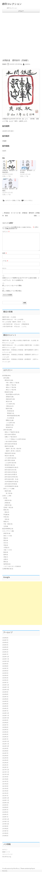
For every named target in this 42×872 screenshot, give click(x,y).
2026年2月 (5, 652)
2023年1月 (5, 739)
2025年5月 (5, 673)
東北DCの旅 (8, 455)
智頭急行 (9, 413)
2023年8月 (5, 722)
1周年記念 (9, 406)
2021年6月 (5, 784)
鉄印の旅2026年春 (10, 444)
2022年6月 (5, 755)
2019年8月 (5, 828)
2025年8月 (5, 666)
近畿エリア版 (16, 200)
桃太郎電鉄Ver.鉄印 (11, 394)
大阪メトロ (7, 550)
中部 (5, 517)
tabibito (27, 64)
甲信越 (5, 514)
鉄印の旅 (6, 430)
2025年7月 (5, 668)
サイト (4, 268)
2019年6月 (5, 833)
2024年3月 (5, 706)
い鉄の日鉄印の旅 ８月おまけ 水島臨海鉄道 (15, 324)
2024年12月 (5, 685)
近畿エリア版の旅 (10, 437)
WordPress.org (6, 856)
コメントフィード (7, 854)
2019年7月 (5, 831)
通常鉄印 (7, 380)
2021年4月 (5, 788)
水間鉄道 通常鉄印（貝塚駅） (16, 60)
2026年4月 (5, 647)
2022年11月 (5, 744)
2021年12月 (5, 770)
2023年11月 (5, 715)
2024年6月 (5, 699)
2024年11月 (5, 687)
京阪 (5, 557)
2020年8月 (5, 807)
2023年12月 (5, 713)
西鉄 (5, 561)
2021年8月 (5, 779)
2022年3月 (5, 762)
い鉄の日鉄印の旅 (10, 441)
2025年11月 (5, 659)
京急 (5, 545)
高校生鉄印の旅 (9, 453)
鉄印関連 (4, 375)
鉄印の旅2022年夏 (10, 474)
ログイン (4, 849)
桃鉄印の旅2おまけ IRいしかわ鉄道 (12, 319)
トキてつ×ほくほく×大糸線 (11, 566)
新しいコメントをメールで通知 (11, 285)
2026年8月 (5, 638)
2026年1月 (5, 654)
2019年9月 (5, 826)
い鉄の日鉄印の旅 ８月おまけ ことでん (14, 326)
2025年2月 (5, 680)
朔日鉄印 (8, 427)
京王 (5, 543)
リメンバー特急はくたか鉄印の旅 (14, 439)
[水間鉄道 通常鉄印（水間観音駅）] (10, 164)
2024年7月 (5, 697)
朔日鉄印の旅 (8, 465)
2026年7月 (5, 640)
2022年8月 (5, 751)
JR (4, 498)
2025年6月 (5, 671)
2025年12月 (5, 656)
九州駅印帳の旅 (6, 569)
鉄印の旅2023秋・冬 (10, 479)
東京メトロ (7, 536)
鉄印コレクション (12, 3)
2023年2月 (5, 737)
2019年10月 (5, 824)
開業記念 (8, 420)
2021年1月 (5, 795)
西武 (6, 512)
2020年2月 (5, 814)
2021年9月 (5, 777)
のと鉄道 (9, 418)
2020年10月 (5, 802)
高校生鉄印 (9, 399)
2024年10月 (5, 689)
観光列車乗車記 (6, 528)
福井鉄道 (6, 564)
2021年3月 (5, 791)
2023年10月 (5, 718)
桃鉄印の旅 (8, 446)
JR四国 (6, 503)
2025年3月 (5, 678)
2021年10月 (5, 774)
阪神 (5, 554)
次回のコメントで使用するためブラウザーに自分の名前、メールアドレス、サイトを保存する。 (20, 279)
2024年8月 (5, 694)
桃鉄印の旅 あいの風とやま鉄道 (11, 340)
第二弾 (8, 493)
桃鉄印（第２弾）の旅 (12, 448)
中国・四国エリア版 (11, 382)
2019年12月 (5, 819)
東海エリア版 (9, 387)
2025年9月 (5, 664)
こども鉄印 (9, 422)
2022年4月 (5, 760)
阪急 (5, 552)
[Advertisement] (21, 37)
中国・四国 (7, 524)
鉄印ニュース (7, 488)
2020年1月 (5, 817)
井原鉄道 (9, 411)
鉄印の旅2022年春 (10, 472)
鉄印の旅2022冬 (9, 470)
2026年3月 (5, 649)
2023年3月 (5, 734)
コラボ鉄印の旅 (9, 458)
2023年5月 (5, 729)
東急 (5, 538)
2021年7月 (5, 781)
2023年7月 (5, 725)
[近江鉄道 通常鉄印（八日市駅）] (28, 164)
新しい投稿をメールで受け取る (11, 291)
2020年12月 (5, 798)
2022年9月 (5, 748)
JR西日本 (7, 500)
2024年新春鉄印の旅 (10, 481)
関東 (5, 510)
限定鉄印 (7, 392)
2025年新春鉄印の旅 (10, 486)
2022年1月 (5, 767)
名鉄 (6, 519)
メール (5, 261)
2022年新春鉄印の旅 (10, 467)
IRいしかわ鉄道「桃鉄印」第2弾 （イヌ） (14, 322)
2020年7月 (5, 810)
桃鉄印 (6, 491)
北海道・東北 (7, 507)
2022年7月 (5, 753)
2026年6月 (5, 642)
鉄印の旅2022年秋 (10, 477)
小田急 (5, 547)
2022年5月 (5, 758)
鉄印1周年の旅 (9, 460)
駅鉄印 (8, 408)
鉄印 (5, 378)
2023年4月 (5, 732)
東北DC (8, 401)
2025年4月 (5, 675)
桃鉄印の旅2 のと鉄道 (9, 317)
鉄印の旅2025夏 (9, 434)
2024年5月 (5, 701)
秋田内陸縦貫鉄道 (12, 415)
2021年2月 (5, 793)
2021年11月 (5, 772)
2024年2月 (5, 708)
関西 (5, 521)
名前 (4, 253)
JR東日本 (7, 505)
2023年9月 (5, 720)
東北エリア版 (9, 390)
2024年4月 (5, 704)
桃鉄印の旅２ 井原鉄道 (9, 350)
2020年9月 (5, 805)
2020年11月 (5, 800)
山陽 (5, 559)
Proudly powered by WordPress (10, 868)
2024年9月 (5, 692)
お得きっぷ (5, 496)
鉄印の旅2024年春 (10, 484)
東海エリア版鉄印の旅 (11, 432)
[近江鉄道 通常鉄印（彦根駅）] (10, 183)
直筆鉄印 (8, 397)
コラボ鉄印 (9, 404)
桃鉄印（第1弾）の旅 (12, 451)
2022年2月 (5, 765)
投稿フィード (6, 852)
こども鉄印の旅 (9, 463)
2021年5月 (5, 786)
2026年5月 (5, 645)
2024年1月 (5, 711)
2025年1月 (5, 682)
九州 (5, 526)
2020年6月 (5, 812)
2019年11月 (5, 821)
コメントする (28, 200)
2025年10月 (5, 661)
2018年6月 (5, 835)
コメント (6, 231)
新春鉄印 (8, 425)
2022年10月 (5, 746)
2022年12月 (5, 741)
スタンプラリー (6, 531)
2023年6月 (5, 727)
